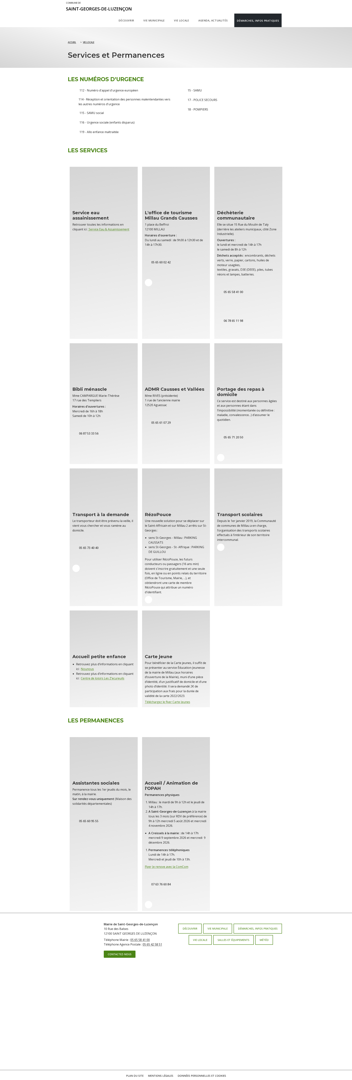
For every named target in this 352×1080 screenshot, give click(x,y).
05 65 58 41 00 (140, 940)
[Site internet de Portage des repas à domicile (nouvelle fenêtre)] (220, 457)
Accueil (72, 42)
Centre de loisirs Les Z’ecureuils (102, 678)
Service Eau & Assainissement (108, 229)
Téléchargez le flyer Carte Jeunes (167, 702)
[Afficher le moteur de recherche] (285, 20)
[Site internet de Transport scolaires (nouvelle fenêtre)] (220, 547)
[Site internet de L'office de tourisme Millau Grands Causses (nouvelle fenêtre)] (148, 282)
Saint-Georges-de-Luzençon (99, 6)
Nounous (87, 669)
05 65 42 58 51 (152, 944)
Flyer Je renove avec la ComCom (166, 867)
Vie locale (88, 42)
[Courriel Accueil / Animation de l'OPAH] (148, 904)
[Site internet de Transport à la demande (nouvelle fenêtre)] (76, 568)
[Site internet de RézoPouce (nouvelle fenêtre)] (148, 599)
